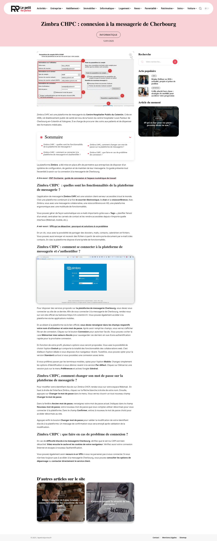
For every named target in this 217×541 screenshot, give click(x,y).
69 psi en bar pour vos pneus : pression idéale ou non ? (158, 124)
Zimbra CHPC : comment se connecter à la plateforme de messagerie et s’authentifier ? (61, 153)
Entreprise (110, 497)
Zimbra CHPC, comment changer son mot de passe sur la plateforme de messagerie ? (108, 145)
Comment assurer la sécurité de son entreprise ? (110, 502)
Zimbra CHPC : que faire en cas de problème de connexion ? (108, 153)
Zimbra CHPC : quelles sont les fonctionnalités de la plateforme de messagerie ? (63, 145)
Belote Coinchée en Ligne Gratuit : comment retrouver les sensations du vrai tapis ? (61, 502)
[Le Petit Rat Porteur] (21, 8)
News (154, 76)
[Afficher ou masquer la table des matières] (97, 137)
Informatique (108, 34)
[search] (200, 8)
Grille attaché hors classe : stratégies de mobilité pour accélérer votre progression (162, 93)
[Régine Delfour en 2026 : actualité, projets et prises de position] (143, 79)
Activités (61, 495)
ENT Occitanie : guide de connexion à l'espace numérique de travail (82, 178)
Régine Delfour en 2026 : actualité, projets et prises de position (163, 81)
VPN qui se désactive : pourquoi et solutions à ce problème (79, 226)
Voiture (158, 118)
